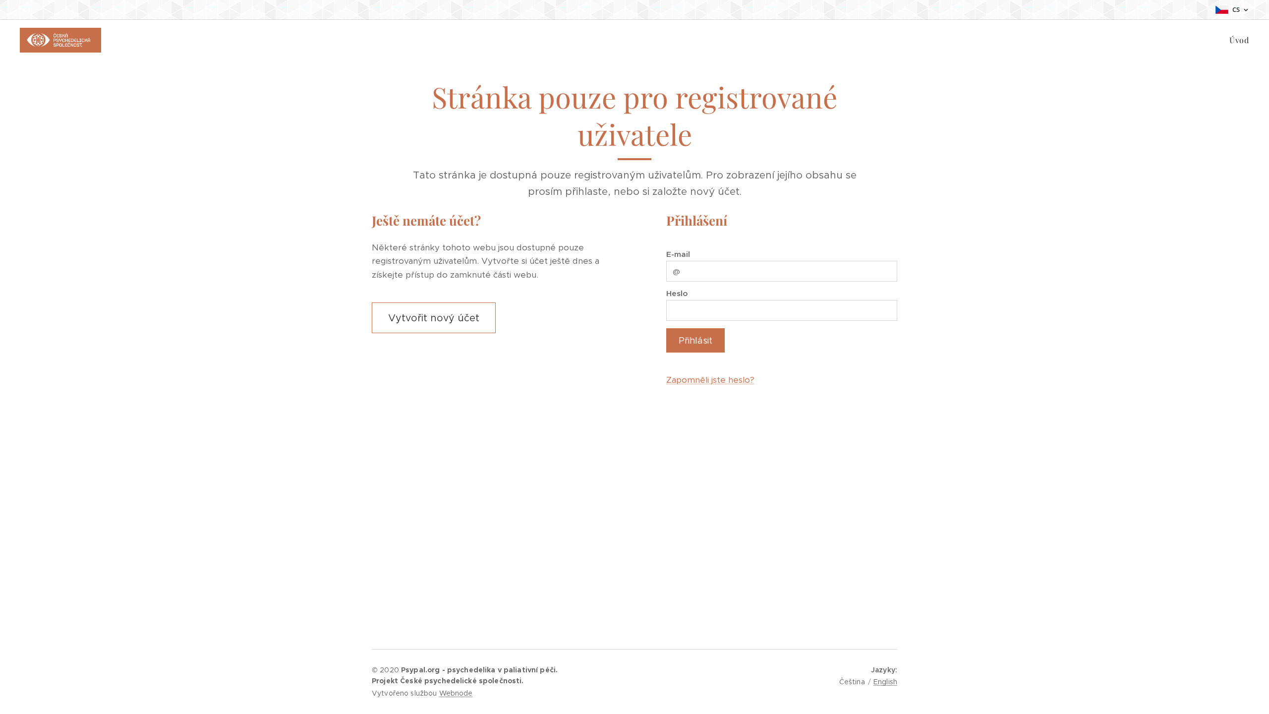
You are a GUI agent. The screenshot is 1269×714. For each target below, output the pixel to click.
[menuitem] (1238, 40)
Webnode (456, 693)
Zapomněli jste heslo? (710, 379)
